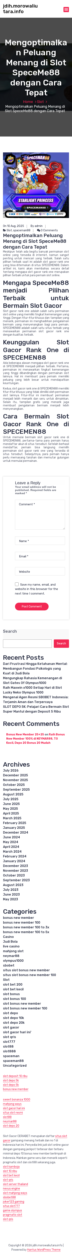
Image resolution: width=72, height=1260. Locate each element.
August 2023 (13, 885)
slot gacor (11, 1027)
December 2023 (15, 866)
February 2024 (14, 856)
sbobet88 (9, 1197)
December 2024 (15, 832)
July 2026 (11, 770)
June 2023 (11, 894)
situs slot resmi (13, 1112)
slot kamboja (11, 1166)
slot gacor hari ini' (17, 1032)
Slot (40, 102)
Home (28, 102)
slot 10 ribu (10, 1171)
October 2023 (14, 875)
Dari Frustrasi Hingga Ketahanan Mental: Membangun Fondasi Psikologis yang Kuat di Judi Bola (35, 668)
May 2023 (10, 899)
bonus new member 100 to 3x (26, 927)
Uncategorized (15, 1065)
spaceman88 (21, 230)
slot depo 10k (13, 1018)
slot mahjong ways (15, 1193)
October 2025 (14, 785)
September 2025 (16, 789)
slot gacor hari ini (14, 1108)
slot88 (8, 1046)
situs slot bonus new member (26, 970)
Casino (8, 937)
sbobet (8, 965)
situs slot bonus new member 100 (29, 975)
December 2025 (15, 775)
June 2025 (11, 804)
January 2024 (14, 861)
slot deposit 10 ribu (15, 1076)
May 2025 (10, 809)
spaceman (11, 1056)
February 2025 (14, 823)
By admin (37, 226)
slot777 (9, 1042)
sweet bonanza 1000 (16, 1099)
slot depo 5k (11, 1080)
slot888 (9, 1051)
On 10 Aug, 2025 (13, 226)
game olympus (12, 1210)
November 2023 (15, 871)
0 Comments (49, 230)
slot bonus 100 (14, 999)
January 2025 (14, 828)
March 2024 (12, 851)
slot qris (9, 1037)
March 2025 (12, 818)
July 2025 (10, 799)
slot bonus (11, 994)
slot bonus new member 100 (25, 1008)
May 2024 (10, 842)
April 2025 (11, 813)
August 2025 (13, 794)
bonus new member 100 (21, 922)
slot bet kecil (13, 989)
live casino (11, 946)
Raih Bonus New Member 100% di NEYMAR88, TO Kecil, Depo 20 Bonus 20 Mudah (35, 739)
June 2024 (11, 837)
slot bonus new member (22, 1003)
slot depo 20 (11, 1125)
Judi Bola (10, 941)
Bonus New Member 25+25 (25, 734)
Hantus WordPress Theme (44, 1249)
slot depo (10, 1013)
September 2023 (16, 880)
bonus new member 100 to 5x (26, 932)
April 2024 (11, 847)
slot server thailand (15, 1184)
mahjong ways (12, 1104)
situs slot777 (11, 1206)
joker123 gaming (13, 1201)
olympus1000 (13, 961)
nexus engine (11, 1188)
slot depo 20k (14, 1023)
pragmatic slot (12, 1214)
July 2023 (10, 890)
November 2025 (15, 780)
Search (10, 631)
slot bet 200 (12, 984)
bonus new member (18, 918)
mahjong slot (13, 951)
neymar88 (11, 956)
